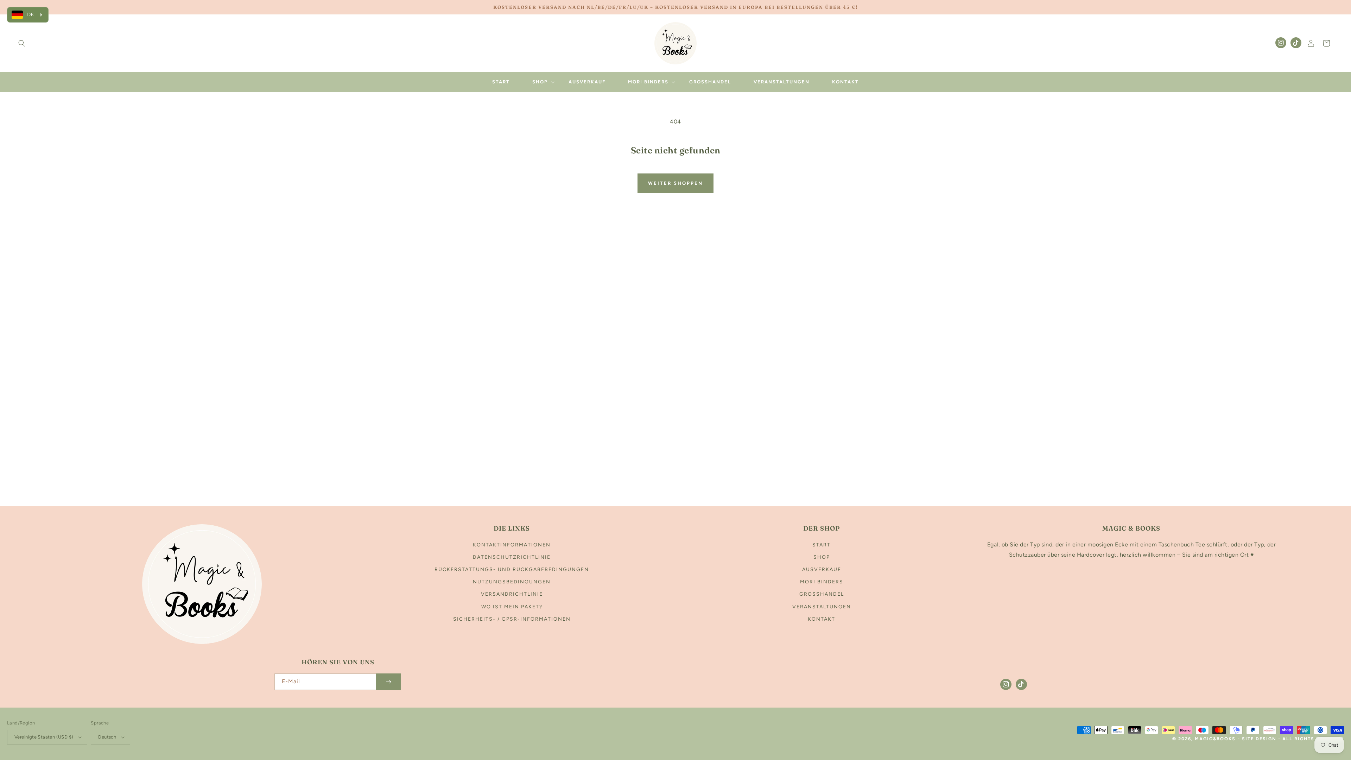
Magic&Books (1215, 738)
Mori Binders (821, 582)
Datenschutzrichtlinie (512, 557)
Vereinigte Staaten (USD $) (43, 737)
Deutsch (107, 737)
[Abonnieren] (388, 681)
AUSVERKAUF (821, 569)
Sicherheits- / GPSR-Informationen (512, 619)
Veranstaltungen (821, 607)
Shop (821, 557)
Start (821, 545)
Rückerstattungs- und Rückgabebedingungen (512, 569)
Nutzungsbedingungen (512, 582)
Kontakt (821, 619)
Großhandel (821, 594)
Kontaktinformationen (512, 545)
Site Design (1259, 738)
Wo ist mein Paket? (512, 607)
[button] (22, 43)
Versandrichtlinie (512, 594)
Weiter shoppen (675, 183)
